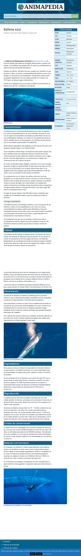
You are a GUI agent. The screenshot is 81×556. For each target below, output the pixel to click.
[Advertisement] (28, 48)
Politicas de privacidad (11, 545)
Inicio (6, 22)
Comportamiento (69, 22)
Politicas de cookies (10, 548)
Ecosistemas (31, 22)
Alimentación (56, 22)
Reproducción (44, 22)
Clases (22, 22)
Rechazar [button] (39, 553)
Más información (47, 553)
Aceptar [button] (32, 553)
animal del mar (41, 61)
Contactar (6, 542)
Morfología (13, 22)
